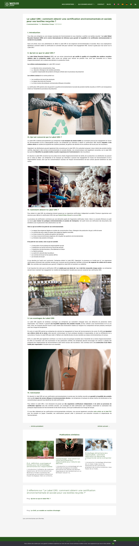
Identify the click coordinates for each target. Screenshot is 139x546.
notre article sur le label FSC (102, 411)
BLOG (109, 4)
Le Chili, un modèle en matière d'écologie (45, 510)
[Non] (137, 543)
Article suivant (104, 426)
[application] (75, 4)
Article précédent (36, 426)
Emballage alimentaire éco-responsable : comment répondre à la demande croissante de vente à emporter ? (98, 456)
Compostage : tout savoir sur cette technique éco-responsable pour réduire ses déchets (68, 461)
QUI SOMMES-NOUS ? (85, 4)
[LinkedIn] (135, 4)
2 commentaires (32, 24)
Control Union (62, 215)
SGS (79, 215)
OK (113, 543)
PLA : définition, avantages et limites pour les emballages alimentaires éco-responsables (39, 464)
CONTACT (100, 4)
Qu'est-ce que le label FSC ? (41, 498)
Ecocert (69, 215)
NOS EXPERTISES (68, 4)
